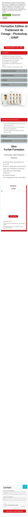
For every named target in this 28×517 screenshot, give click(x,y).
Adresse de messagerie (8, 490)
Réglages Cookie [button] (16, 15)
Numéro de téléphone (8, 496)
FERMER (25, 486)
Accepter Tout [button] (6, 15)
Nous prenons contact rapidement (14, 511)
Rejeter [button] (5, 18)
